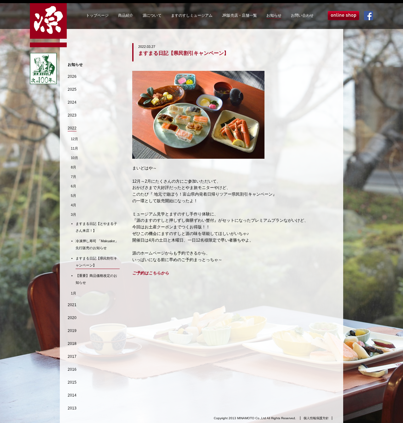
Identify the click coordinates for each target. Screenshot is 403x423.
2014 (72, 395)
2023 (72, 115)
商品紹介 (125, 15)
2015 (72, 382)
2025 (72, 89)
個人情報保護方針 (316, 418)
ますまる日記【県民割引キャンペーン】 (96, 261)
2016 (72, 369)
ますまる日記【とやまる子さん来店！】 (96, 227)
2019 (72, 331)
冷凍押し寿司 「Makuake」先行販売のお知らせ (97, 244)
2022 (72, 128)
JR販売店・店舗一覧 (239, 15)
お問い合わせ (302, 15)
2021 (72, 305)
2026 (72, 76)
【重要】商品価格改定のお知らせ (96, 279)
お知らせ (273, 15)
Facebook (368, 15)
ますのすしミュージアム (192, 15)
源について (152, 15)
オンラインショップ (343, 15)
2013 (72, 408)
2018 (72, 343)
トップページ (97, 15)
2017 (72, 356)
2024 (72, 102)
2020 (72, 318)
